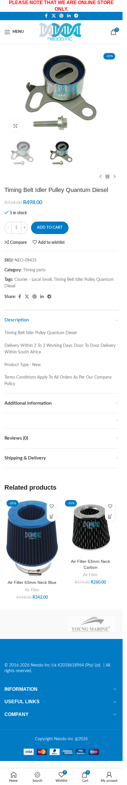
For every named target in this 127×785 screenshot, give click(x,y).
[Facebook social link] (46, 16)
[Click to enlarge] (15, 125)
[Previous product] (100, 176)
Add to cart (50, 228)
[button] (52, 516)
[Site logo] (61, 32)
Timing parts (34, 270)
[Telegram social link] (76, 16)
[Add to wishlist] (52, 506)
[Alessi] (31, 624)
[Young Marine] (91, 624)
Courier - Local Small (33, 280)
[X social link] (54, 16)
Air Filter (32, 590)
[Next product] (114, 176)
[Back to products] (107, 176)
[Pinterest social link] (61, 16)
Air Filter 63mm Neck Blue (32, 582)
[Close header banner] (115, 6)
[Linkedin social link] (68, 16)
